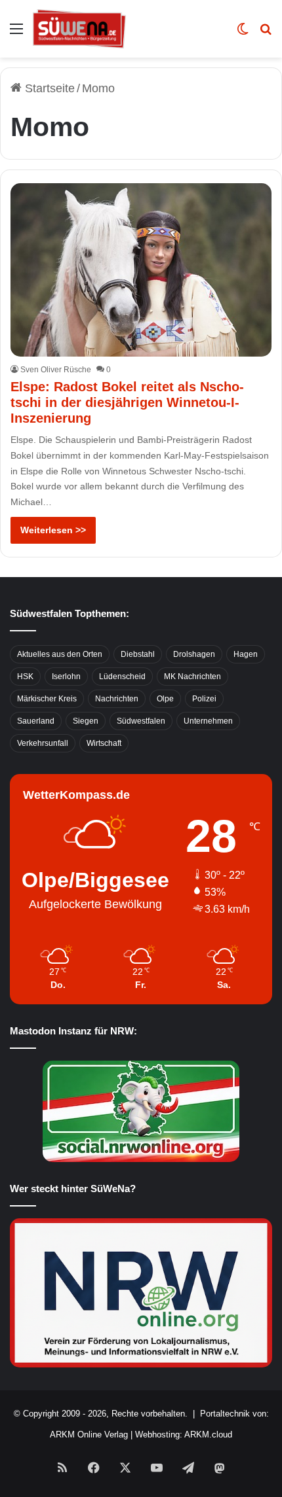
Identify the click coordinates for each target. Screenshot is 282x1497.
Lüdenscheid (122, 676)
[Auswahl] (16, 33)
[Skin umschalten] (242, 33)
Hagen (245, 654)
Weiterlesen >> (53, 530)
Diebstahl (138, 654)
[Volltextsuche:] (265, 33)
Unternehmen (208, 721)
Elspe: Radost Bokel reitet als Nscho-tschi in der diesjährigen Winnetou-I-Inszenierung (127, 402)
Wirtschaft (104, 743)
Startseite (48, 88)
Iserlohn (66, 676)
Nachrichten (116, 698)
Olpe (165, 698)
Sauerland (35, 721)
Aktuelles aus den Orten (59, 654)
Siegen (85, 721)
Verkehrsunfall (42, 743)
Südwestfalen (141, 721)
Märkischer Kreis (47, 698)
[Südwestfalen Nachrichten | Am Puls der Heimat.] (79, 28)
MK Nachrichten (192, 676)
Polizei (204, 698)
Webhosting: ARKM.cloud (183, 1434)
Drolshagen (194, 654)
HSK (25, 676)
